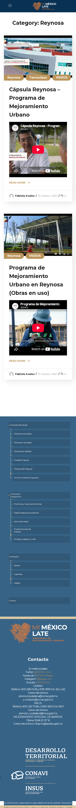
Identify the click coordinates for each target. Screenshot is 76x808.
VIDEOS (62, 77)
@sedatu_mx (44, 679)
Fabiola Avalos (25, 195)
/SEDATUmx (43, 682)
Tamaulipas (38, 77)
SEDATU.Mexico (44, 675)
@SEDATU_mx (42, 672)
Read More (17, 182)
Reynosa (14, 77)
